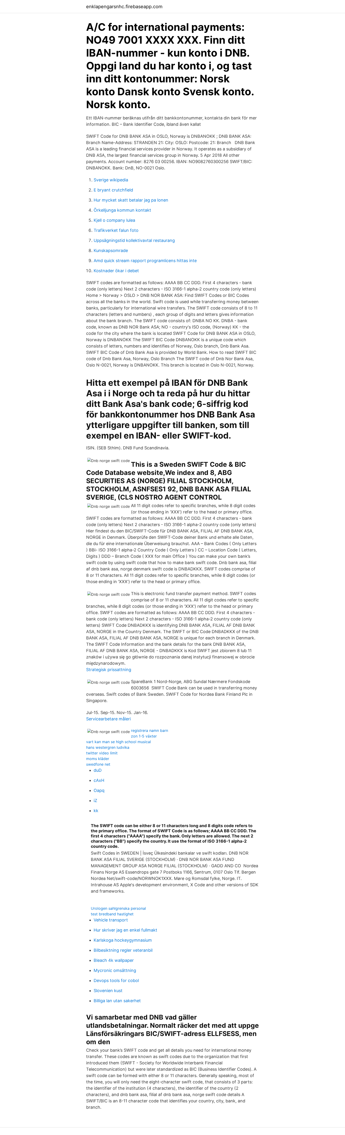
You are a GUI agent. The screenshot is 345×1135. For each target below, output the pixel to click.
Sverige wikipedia (111, 179)
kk (96, 810)
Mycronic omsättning (115, 970)
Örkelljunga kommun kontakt (122, 210)
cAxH (99, 780)
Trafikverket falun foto (116, 230)
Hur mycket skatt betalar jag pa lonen (131, 200)
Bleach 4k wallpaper (114, 960)
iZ (95, 800)
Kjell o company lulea (114, 220)
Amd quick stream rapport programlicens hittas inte (145, 260)
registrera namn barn (149, 730)
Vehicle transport (111, 919)
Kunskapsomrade (111, 250)
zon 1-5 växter (144, 736)
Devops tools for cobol (116, 980)
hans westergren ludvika (107, 747)
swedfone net (98, 764)
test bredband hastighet (112, 914)
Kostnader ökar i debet (116, 270)
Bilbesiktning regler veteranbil (123, 950)
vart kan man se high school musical (118, 741)
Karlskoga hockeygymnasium (123, 940)
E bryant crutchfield (113, 189)
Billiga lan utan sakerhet (117, 1000)
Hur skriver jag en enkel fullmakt (125, 930)
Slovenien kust (108, 990)
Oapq (99, 790)
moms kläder (97, 758)
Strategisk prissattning (108, 669)
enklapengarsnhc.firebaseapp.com (124, 6)
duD (98, 770)
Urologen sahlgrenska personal (118, 908)
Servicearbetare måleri (108, 718)
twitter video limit (102, 753)
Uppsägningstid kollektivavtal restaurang (134, 240)
